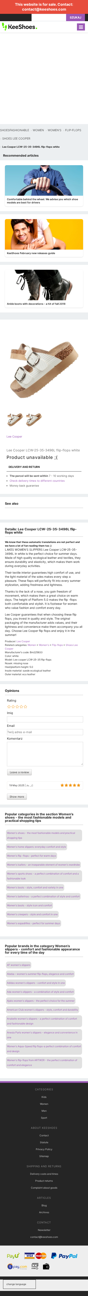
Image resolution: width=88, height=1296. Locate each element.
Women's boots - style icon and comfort (29, 905)
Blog (44, 1205)
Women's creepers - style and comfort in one (32, 914)
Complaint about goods (44, 1187)
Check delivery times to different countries (37, 480)
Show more (17, 796)
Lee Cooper (14, 436)
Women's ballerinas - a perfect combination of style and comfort (43, 896)
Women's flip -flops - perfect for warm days (31, 855)
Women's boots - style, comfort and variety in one (35, 887)
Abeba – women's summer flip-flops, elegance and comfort (40, 973)
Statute (44, 1142)
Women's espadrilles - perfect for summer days (33, 923)
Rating (11, 700)
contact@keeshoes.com (44, 9)
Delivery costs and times (44, 1173)
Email (11, 726)
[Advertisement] (44, 78)
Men (44, 1110)
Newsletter (44, 1230)
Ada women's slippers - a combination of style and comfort (40, 991)
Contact (44, 1135)
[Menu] (81, 27)
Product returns (44, 1180)
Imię (10, 713)
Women (44, 1103)
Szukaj (75, 17)
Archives (44, 1212)
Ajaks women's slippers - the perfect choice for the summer (40, 1000)
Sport (44, 1117)
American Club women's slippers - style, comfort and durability (42, 1009)
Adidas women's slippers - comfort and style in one (36, 982)
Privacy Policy (44, 1149)
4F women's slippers (18, 964)
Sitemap (44, 1156)
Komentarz (15, 738)
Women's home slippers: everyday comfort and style (36, 846)
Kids (44, 1096)
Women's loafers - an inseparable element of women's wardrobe (43, 864)
